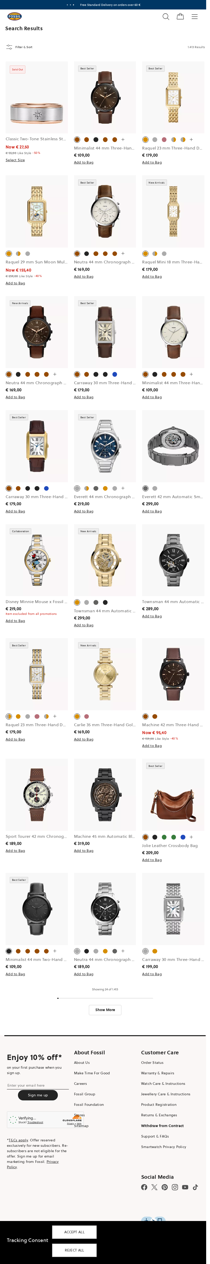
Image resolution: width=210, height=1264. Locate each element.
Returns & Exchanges (159, 1115)
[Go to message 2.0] (70, 4)
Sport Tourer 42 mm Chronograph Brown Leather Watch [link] (61, 836)
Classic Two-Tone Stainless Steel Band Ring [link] (48, 139)
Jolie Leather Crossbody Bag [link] (170, 845)
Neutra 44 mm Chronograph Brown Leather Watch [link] (124, 262)
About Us (82, 1062)
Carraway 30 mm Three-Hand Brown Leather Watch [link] (125, 382)
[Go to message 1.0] (67, 4)
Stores (79, 1115)
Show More (105, 1009)
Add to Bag (84, 162)
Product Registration (158, 1104)
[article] (37, 118)
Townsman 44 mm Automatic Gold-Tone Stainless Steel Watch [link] (135, 611)
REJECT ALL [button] (74, 1250)
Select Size (15, 160)
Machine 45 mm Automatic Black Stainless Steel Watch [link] (128, 836)
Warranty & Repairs (157, 1073)
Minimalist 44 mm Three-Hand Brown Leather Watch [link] (126, 148)
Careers (80, 1083)
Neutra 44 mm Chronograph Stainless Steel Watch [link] (124, 959)
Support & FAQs (155, 1136)
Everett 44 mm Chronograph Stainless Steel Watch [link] (124, 496)
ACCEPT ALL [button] (74, 1232)
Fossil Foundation (89, 1104)
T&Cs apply (18, 1140)
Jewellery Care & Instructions (165, 1094)
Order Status (152, 1062)
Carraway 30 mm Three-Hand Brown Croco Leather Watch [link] (63, 496)
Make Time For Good (92, 1073)
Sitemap (81, 1125)
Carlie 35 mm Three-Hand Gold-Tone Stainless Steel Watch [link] (132, 724)
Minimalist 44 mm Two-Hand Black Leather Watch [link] (55, 959)
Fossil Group (84, 1094)
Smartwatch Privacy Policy (163, 1146)
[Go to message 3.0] (73, 4)
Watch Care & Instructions (163, 1083)
